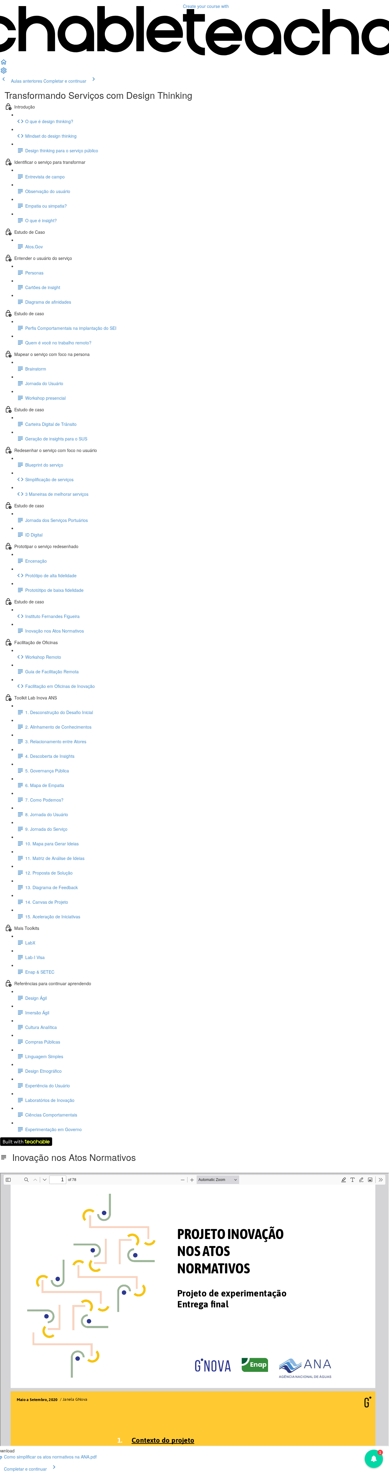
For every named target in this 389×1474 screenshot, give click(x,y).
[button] (3, 64)
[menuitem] (3, 72)
